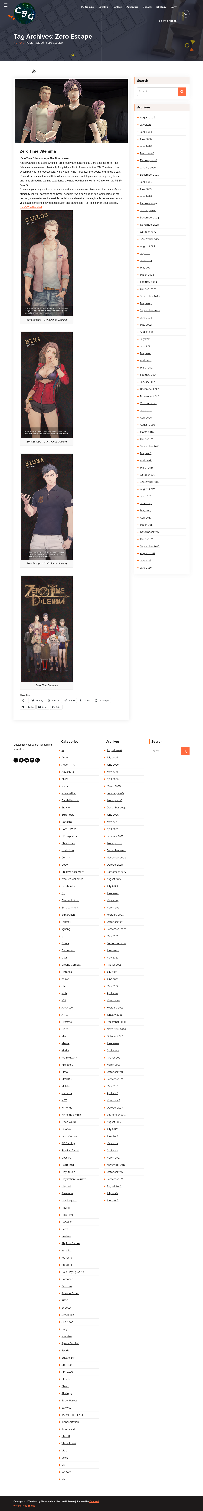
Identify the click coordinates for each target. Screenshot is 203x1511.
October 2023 (148, 289)
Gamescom (68, 950)
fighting (66, 929)
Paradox (66, 1129)
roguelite (67, 1257)
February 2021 (148, 374)
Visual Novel (69, 1443)
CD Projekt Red (70, 836)
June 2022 (146, 317)
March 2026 (147, 153)
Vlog (64, 1450)
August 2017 (147, 489)
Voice (65, 1457)
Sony (174, 7)
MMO (65, 1071)
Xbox (65, 1479)
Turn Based (68, 1429)
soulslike (67, 1336)
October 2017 (148, 474)
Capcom (67, 821)
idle (64, 986)
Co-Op (66, 857)
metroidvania (69, 1057)
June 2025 (146, 181)
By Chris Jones (58, 143)
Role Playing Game (73, 1271)
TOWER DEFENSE (73, 1414)
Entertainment (70, 907)
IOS (64, 1000)
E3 (63, 893)
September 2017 (149, 481)
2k (63, 750)
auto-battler (69, 793)
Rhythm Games (71, 1243)
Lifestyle (103, 7)
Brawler (66, 807)
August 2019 (147, 424)
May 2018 (145, 453)
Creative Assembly (73, 871)
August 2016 (147, 553)
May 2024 (146, 267)
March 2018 (147, 467)
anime (65, 786)
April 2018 (146, 460)
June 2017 (146, 503)
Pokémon (67, 1193)
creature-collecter (72, 879)
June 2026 (146, 131)
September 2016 (150, 546)
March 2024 (147, 274)
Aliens (65, 779)
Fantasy (117, 7)
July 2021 (145, 339)
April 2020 (146, 417)
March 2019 (147, 431)
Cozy (65, 864)
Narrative (67, 1093)
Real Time (67, 1214)
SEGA (65, 1300)
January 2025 (148, 210)
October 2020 (148, 403)
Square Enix (68, 1357)
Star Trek (67, 1364)
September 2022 (150, 310)
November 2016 (149, 531)
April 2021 (145, 360)
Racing (66, 1207)
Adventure (132, 7)
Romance (67, 1279)
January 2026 (148, 167)
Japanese (67, 1007)
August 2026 (147, 117)
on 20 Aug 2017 (37, 143)
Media (65, 1050)
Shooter (147, 7)
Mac (64, 1036)
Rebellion (67, 1221)
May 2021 (145, 353)
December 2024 (149, 217)
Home (17, 42)
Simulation (68, 1314)
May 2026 (146, 139)
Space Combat (70, 1343)
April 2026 (146, 146)
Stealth (66, 1379)
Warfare (66, 1472)
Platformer (68, 1164)
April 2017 (145, 517)
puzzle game (69, 1200)
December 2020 (149, 389)
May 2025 (146, 189)
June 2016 (146, 567)
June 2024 (146, 260)
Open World (69, 1121)
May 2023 (146, 303)
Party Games (69, 1136)
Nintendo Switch (71, 1114)
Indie (64, 993)
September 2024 (150, 239)
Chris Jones (68, 843)
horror (65, 979)
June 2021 (146, 346)
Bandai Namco (70, 800)
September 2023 (150, 296)
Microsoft (67, 1064)
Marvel (65, 1043)
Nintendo (67, 1107)
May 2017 (145, 510)
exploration (68, 914)
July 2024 (145, 253)
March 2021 (147, 367)
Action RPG (68, 764)
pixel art (66, 1157)
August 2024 (147, 246)
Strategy (161, 7)
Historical (67, 971)
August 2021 (147, 331)
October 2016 (148, 539)
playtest (66, 1186)
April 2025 (146, 196)
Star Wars (67, 1372)
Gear (64, 957)
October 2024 (148, 231)
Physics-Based (70, 1150)
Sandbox (67, 1286)
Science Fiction (168, 20)
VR (63, 1464)
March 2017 (147, 524)
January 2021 (147, 381)
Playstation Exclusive (74, 1179)
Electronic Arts (70, 900)
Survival (66, 1407)
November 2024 (149, 224)
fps (63, 936)
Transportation (70, 1422)
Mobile (65, 1086)
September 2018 (150, 446)
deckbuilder (68, 886)
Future (65, 943)
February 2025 (148, 203)
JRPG (65, 1014)
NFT (64, 1100)
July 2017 (145, 496)
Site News (67, 1321)
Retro (65, 1229)
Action (65, 757)
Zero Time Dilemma (38, 151)
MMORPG (67, 1079)
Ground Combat (71, 964)
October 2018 (148, 439)
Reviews (66, 1236)
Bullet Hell (68, 814)
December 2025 (149, 174)
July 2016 (145, 560)
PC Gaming (87, 7)
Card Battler (69, 829)
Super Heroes (69, 1400)
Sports (65, 1350)
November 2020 (149, 396)
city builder (68, 850)
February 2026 (148, 160)
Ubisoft (66, 1436)
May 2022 (146, 324)
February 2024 (148, 281)
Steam (65, 1386)
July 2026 (145, 124)
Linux (65, 1029)
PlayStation (68, 1171)
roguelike (67, 1250)
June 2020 (146, 410)
